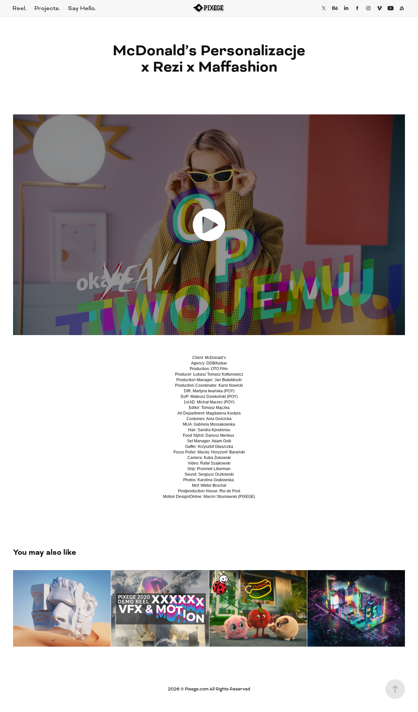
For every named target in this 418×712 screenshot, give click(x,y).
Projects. (47, 8)
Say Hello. (82, 8)
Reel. (19, 8)
